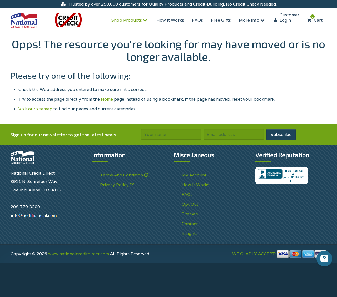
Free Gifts (221, 20)
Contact (190, 223)
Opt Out (190, 204)
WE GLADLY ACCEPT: (254, 253)
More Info (249, 20)
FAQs (197, 20)
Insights (190, 233)
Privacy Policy (114, 184)
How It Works (170, 20)
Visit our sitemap (35, 109)
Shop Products (127, 20)
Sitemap (190, 214)
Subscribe (281, 134)
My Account (194, 175)
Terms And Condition (121, 175)
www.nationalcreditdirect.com (78, 253)
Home (107, 99)
